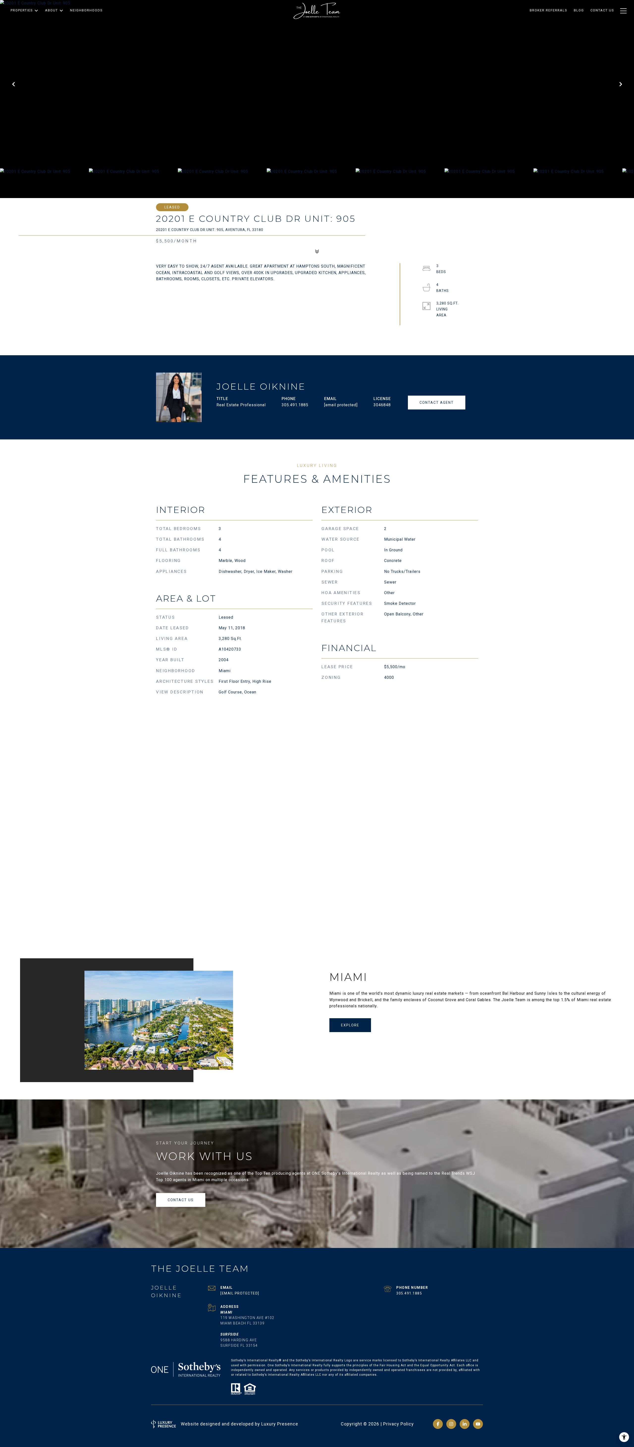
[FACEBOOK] (438, 1424)
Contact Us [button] (181, 1200)
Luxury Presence (279, 1423)
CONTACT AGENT (437, 403)
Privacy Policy (398, 1423)
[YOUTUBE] (478, 1424)
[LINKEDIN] (465, 1424)
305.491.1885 (295, 405)
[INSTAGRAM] (451, 1424)
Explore (350, 1025)
